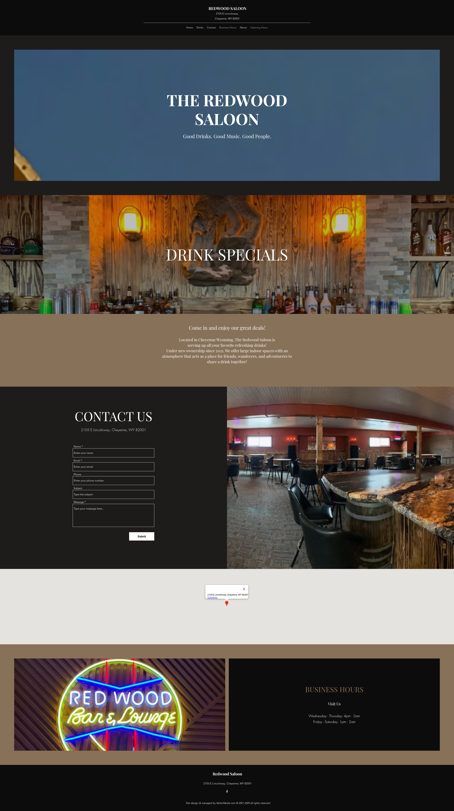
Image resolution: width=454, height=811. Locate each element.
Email (77, 460)
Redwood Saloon (227, 773)
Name (77, 446)
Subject (78, 488)
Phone (77, 474)
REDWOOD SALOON (228, 8)
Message (79, 502)
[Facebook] (227, 791)
